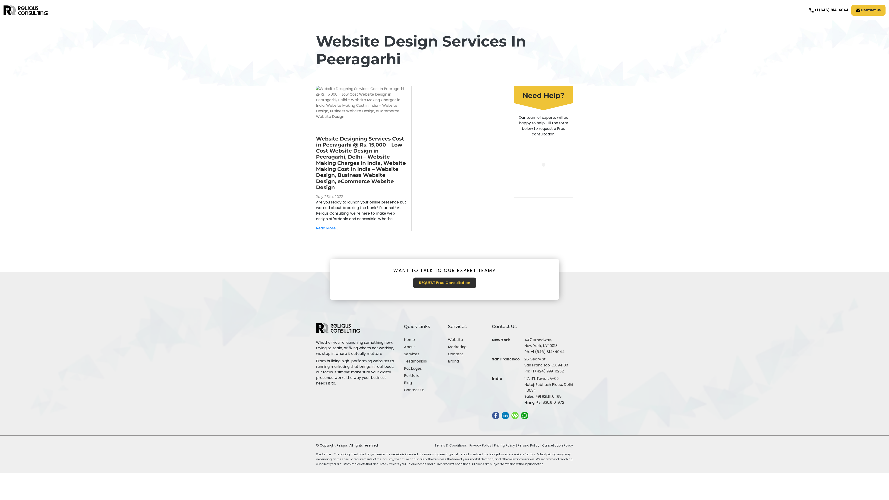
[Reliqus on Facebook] (495, 415)
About (409, 347)
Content (455, 354)
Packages (413, 368)
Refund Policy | (530, 445)
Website (455, 339)
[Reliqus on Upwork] (515, 415)
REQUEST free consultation (444, 282)
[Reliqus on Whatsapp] (524, 415)
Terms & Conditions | (452, 445)
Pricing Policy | (505, 445)
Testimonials (415, 361)
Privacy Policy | (482, 445)
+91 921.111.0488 (548, 396)
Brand (453, 361)
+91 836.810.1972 (550, 402)
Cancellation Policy (557, 445)
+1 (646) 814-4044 (548, 351)
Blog (408, 382)
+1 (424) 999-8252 (547, 371)
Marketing (457, 347)
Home (409, 339)
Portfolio (411, 375)
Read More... (327, 228)
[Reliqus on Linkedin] (505, 415)
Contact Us (870, 10)
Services (411, 354)
